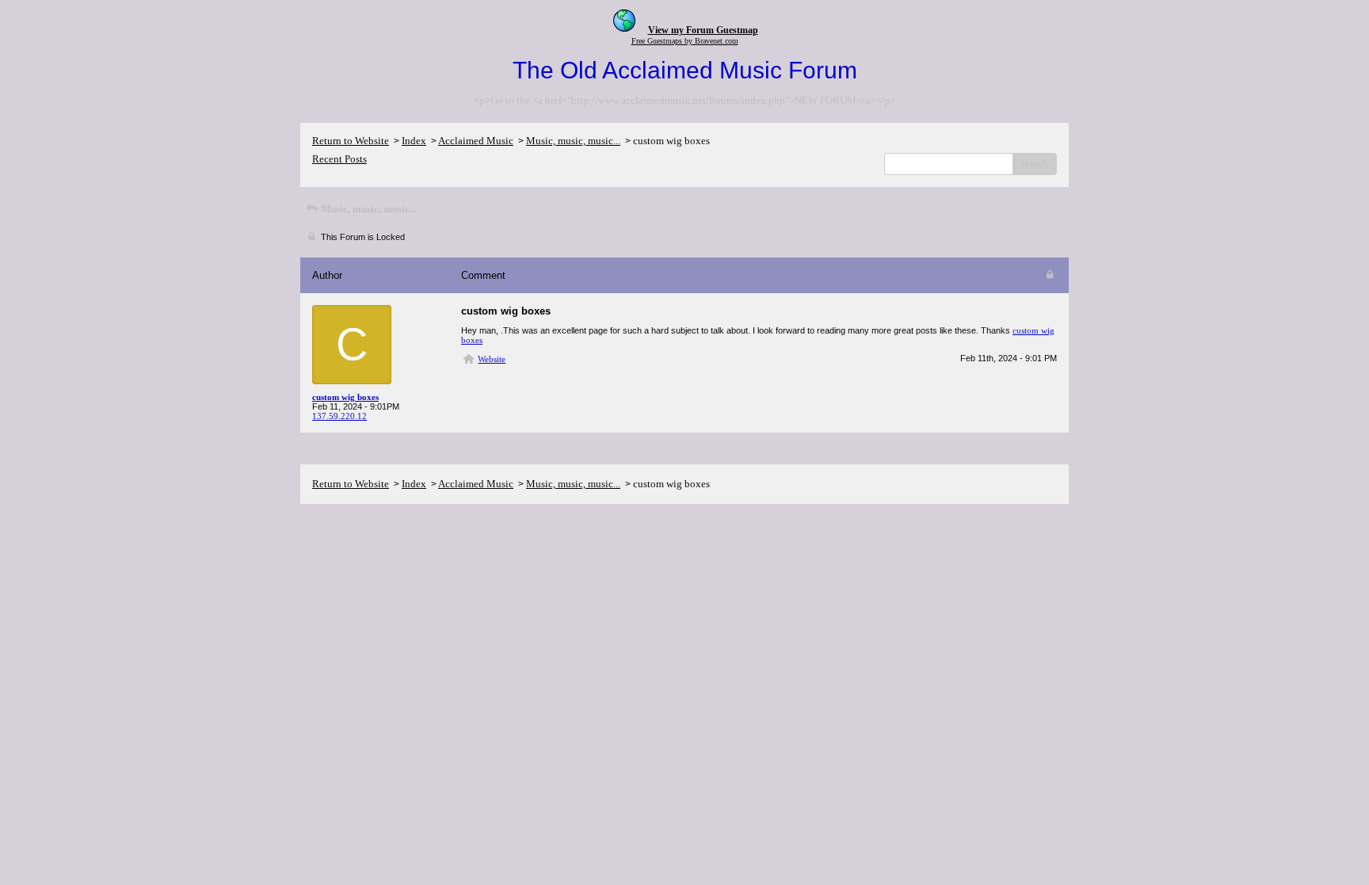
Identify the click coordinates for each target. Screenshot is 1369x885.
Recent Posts (339, 159)
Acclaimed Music (475, 141)
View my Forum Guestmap (703, 30)
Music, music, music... (573, 141)
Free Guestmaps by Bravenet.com (684, 40)
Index (414, 141)
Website (491, 359)
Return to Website (350, 141)
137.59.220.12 (339, 416)
